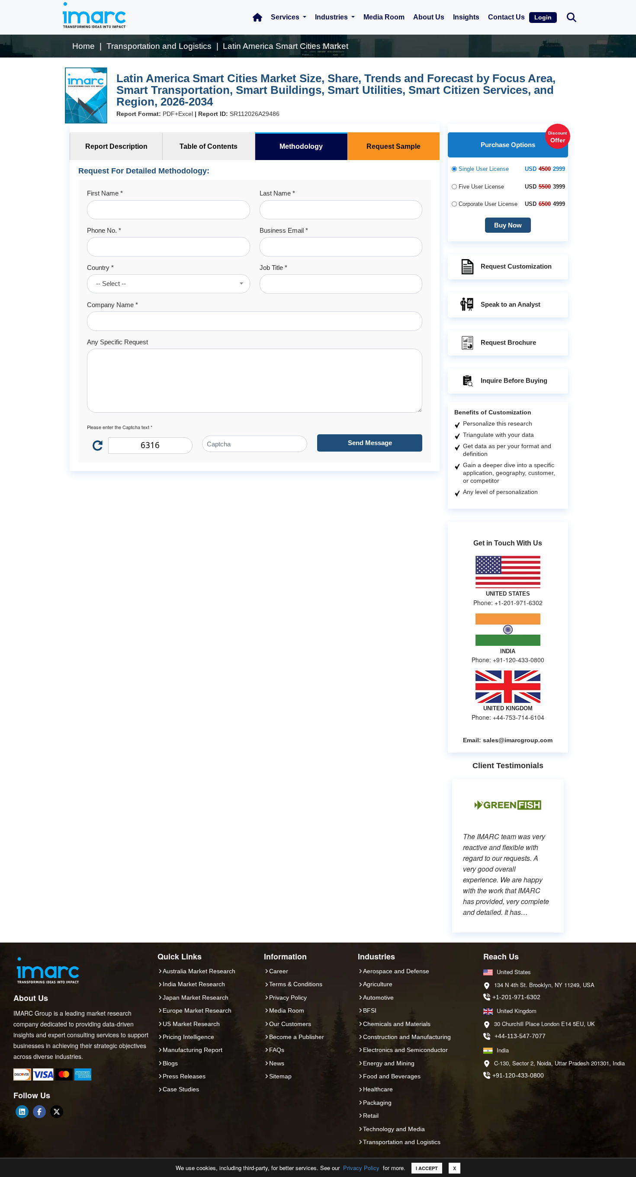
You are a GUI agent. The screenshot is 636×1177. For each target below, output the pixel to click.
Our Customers (290, 1023)
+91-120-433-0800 (518, 1075)
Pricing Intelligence (188, 1036)
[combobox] (168, 283)
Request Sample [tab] (393, 146)
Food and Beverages (392, 1076)
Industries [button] (332, 17)
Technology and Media (394, 1129)
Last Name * (277, 193)
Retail (371, 1115)
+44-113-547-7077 (520, 1036)
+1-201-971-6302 (516, 997)
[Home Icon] (257, 17)
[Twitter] (56, 1111)
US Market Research (191, 1023)
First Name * (105, 193)
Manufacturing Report (192, 1049)
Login (543, 17)
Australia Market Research (199, 971)
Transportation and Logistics (401, 1142)
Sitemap (280, 1076)
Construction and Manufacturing (407, 1036)
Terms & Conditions (295, 984)
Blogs (170, 1063)
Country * (100, 267)
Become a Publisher (296, 1036)
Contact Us (506, 17)
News (276, 1063)
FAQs (276, 1049)
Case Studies (181, 1089)
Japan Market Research (195, 997)
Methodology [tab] (301, 146)
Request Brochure (508, 342)
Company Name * (112, 304)
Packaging (377, 1102)
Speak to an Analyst (510, 304)
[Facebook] (39, 1111)
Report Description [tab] (116, 146)
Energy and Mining (388, 1063)
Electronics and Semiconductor (405, 1049)
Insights (466, 17)
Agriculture (377, 984)
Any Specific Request (117, 342)
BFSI (369, 1010)
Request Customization (516, 266)
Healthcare (378, 1089)
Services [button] (286, 17)
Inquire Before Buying (514, 380)
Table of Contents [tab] (209, 146)
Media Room (384, 17)
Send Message (370, 442)
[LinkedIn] (22, 1111)
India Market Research (194, 984)
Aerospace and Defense (396, 971)
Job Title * (273, 267)
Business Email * (284, 230)
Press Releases (184, 1076)
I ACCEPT (427, 1168)
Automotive (378, 997)
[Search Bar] (571, 16)
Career (278, 971)
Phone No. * (104, 230)
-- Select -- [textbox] (111, 283)
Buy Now (508, 225)
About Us (428, 17)
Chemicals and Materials (396, 1023)
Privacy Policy (361, 1168)
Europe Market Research (197, 1010)
